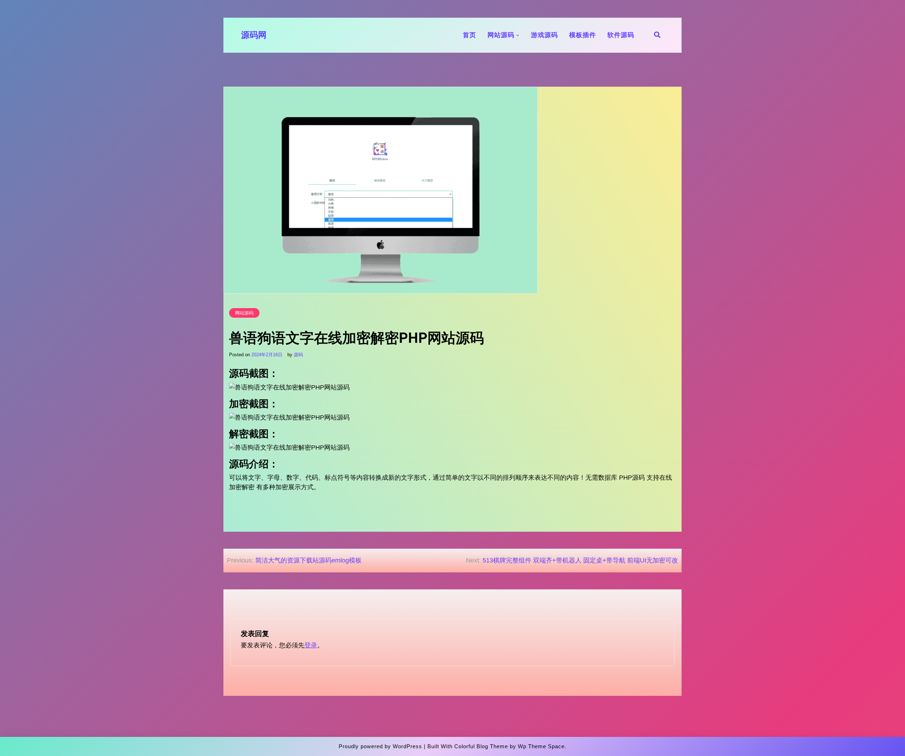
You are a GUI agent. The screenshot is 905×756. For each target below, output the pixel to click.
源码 (298, 354)
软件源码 (620, 35)
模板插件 (582, 35)
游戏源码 (544, 35)
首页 (469, 35)
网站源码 (500, 35)
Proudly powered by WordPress (380, 746)
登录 (310, 645)
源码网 (254, 35)
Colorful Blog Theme (481, 746)
